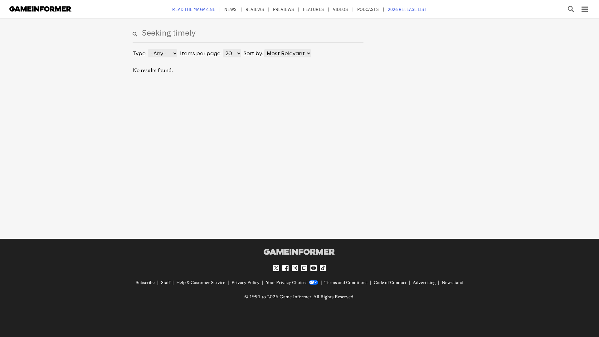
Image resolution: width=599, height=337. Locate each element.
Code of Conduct (390, 283)
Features (313, 9)
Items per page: (201, 53)
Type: (140, 53)
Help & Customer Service (200, 283)
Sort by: (253, 53)
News (230, 9)
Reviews (255, 9)
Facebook (285, 268)
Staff (165, 283)
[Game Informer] (299, 252)
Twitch (304, 268)
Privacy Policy (245, 283)
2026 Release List (407, 9)
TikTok (323, 268)
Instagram (295, 268)
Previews (283, 9)
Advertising (424, 283)
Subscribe (145, 283)
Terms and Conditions (346, 283)
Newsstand (452, 283)
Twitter (276, 268)
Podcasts (368, 9)
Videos (340, 9)
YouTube (313, 268)
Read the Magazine (193, 9)
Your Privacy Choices (286, 283)
